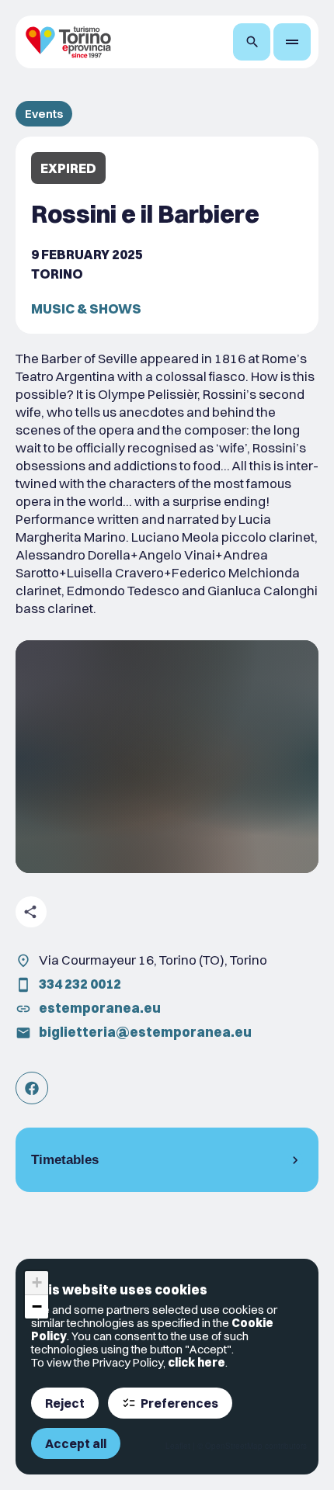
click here (196, 1362)
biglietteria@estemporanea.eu (145, 1032)
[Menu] (292, 42)
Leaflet (177, 1445)
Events (44, 113)
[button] (36, 1283)
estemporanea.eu (100, 1008)
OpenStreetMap (234, 1445)
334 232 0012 (80, 983)
